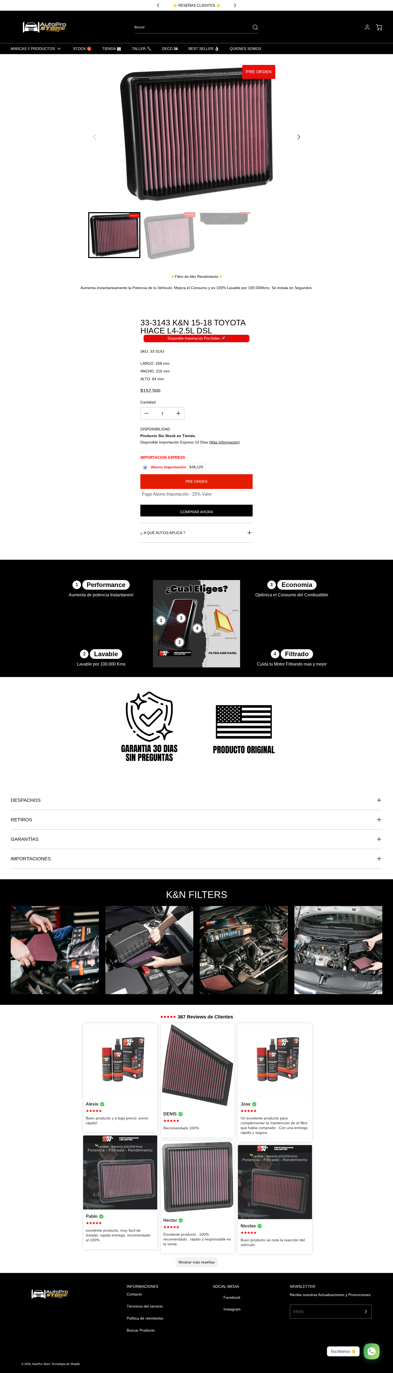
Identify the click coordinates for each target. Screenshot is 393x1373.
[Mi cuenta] (365, 27)
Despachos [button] (26, 800)
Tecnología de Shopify (65, 1364)
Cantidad (148, 402)
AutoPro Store (41, 1364)
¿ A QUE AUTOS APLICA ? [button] (162, 533)
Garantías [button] (24, 839)
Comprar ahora (196, 512)
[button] (298, 137)
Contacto (134, 1294)
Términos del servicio (145, 1306)
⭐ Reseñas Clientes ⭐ (197, 5)
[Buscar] (253, 27)
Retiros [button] (21, 819)
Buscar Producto (141, 1330)
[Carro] (376, 27)
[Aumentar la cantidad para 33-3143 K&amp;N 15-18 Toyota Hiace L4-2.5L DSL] (178, 413)
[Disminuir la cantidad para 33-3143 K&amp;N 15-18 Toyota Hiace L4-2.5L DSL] (146, 413)
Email (299, 1311)
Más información (224, 442)
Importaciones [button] (31, 858)
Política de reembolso (145, 1318)
